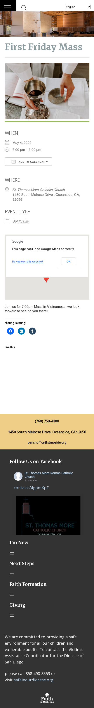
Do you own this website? (27, 261)
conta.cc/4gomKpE (31, 487)
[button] (46, 278)
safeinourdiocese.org (33, 679)
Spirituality (20, 221)
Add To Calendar (31, 162)
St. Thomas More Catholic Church (38, 189)
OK (68, 261)
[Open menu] (12, 553)
